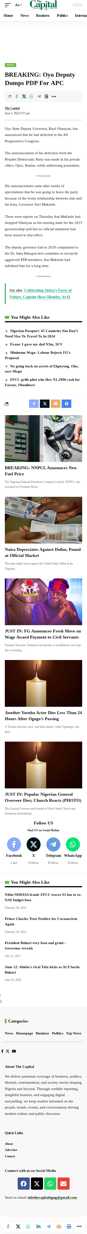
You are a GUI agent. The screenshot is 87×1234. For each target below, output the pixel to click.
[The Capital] (44, 5)
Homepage (24, 1033)
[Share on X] (24, 96)
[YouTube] (14, 1051)
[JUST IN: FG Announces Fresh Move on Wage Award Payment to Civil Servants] (43, 601)
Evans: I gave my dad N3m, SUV (36, 344)
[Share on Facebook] (16, 96)
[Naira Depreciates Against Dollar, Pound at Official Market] (43, 520)
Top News (73, 1033)
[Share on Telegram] (39, 96)
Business (42, 1033)
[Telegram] (53, 851)
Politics (57, 1033)
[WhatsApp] (73, 851)
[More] (54, 96)
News (10, 65)
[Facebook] (14, 851)
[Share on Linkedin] (38, 1226)
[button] (9, 5)
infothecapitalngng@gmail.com (52, 1197)
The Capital (12, 108)
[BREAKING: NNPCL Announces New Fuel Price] (43, 438)
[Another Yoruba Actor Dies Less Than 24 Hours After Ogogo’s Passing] (43, 683)
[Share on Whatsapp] (31, 96)
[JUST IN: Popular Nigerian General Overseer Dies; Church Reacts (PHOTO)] (43, 765)
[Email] (59, 1226)
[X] (33, 851)
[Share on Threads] (46, 96)
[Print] (69, 1226)
